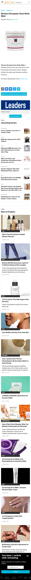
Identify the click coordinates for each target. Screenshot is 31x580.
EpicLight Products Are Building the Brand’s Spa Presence (11, 178)
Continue (15, 572)
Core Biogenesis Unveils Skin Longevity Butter (12, 517)
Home (2, 10)
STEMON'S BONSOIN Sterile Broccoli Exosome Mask (15, 397)
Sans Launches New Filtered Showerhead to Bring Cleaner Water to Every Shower (15, 361)
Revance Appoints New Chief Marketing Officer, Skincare (10, 169)
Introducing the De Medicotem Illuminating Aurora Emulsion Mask (14, 460)
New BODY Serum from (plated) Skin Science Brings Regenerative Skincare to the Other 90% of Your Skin (12, 188)
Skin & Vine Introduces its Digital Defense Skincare (13, 235)
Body (2, 184)
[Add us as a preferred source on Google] (18, 89)
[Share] (6, 89)
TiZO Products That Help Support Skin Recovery (15, 300)
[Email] (2, 89)
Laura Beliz (15, 19)
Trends (2, 156)
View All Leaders (15, 116)
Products (9, 10)
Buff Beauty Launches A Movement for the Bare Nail (15, 545)
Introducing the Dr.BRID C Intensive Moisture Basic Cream (14, 489)
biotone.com (24, 79)
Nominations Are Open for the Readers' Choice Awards (10, 197)
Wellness (5, 355)
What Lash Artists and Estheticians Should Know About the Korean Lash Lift (11, 160)
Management (4, 128)
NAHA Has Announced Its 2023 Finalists (10, 140)
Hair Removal (6, 421)
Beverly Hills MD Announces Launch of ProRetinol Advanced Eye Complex (15, 264)
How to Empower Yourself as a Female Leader (10, 131)
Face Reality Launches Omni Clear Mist (15, 332)
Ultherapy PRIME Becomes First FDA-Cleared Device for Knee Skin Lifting (11, 150)
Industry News (4, 166)
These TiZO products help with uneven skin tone (15, 305)
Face (2, 175)
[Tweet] (14, 89)
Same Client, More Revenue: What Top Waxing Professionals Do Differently (15, 425)
